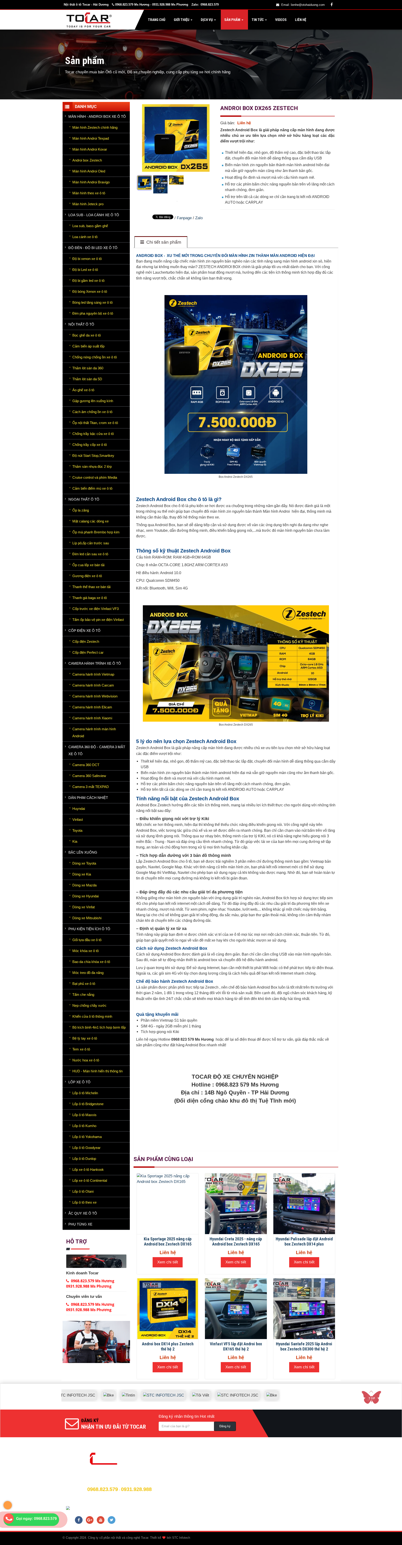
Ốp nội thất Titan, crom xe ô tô (95, 423)
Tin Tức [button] (258, 20)
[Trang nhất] (90, 19)
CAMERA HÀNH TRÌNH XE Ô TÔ (94, 663)
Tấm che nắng (83, 994)
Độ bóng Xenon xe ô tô (89, 291)
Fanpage (184, 218)
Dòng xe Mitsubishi (86, 918)
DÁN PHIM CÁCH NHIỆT (88, 798)
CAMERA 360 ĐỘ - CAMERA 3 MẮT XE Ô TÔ (96, 750)
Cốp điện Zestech (85, 641)
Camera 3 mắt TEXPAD (90, 787)
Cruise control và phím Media (94, 477)
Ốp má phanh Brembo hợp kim (96, 532)
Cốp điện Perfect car (88, 652)
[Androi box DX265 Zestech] (177, 201)
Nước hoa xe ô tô (85, 1060)
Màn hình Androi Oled (88, 171)
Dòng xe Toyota (84, 863)
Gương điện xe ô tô (87, 576)
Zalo (199, 218)
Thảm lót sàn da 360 (87, 368)
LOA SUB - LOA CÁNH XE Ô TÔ (93, 215)
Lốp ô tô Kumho (84, 1126)
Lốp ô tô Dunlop (84, 1159)
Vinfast (77, 819)
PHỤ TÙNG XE (80, 1224)
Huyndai (78, 809)
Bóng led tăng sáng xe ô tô (92, 302)
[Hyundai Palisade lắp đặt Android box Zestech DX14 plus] (304, 1203)
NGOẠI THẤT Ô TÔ (83, 499)
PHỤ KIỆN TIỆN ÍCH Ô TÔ (89, 929)
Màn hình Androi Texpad (90, 138)
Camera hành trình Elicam (92, 707)
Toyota (77, 830)
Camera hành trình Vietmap (93, 674)
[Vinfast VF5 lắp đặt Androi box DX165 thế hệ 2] (236, 1308)
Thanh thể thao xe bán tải (91, 587)
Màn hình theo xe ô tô (88, 193)
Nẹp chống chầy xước (89, 1005)
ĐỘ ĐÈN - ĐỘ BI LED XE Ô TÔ (92, 248)
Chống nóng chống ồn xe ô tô (94, 357)
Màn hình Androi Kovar (89, 149)
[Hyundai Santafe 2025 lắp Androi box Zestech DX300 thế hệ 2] (304, 1308)
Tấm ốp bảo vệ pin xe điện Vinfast (98, 620)
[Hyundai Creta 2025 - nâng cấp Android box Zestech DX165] (236, 1203)
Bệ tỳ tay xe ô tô (84, 1038)
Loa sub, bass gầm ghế (90, 226)
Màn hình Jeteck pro (88, 204)
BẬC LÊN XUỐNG (82, 852)
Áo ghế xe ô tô (83, 390)
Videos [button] (281, 20)
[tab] (161, 242)
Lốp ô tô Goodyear (86, 1148)
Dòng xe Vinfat (83, 907)
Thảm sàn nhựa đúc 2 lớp (92, 466)
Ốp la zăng (80, 510)
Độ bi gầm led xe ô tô (88, 281)
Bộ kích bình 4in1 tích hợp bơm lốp (99, 1027)
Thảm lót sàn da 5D (87, 379)
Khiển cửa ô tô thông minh (92, 1016)
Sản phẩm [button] (232, 20)
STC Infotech (181, 1537)
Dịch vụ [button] (207, 20)
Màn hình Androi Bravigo (91, 182)
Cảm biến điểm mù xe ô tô (92, 488)
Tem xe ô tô (81, 1049)
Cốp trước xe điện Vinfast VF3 (95, 609)
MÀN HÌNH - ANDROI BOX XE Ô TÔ (97, 116)
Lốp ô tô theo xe (84, 1202)
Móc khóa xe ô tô (85, 951)
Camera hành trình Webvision (94, 696)
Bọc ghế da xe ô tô (86, 335)
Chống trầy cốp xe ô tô (89, 445)
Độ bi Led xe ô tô (85, 270)
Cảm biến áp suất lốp (88, 346)
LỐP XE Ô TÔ (79, 1082)
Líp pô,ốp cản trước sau (90, 543)
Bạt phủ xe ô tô (83, 984)
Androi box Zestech (87, 160)
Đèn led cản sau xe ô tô (90, 554)
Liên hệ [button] (300, 20)
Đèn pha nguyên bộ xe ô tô (92, 313)
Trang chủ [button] (156, 20)
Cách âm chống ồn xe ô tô (92, 412)
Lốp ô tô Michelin (85, 1093)
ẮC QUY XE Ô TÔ (82, 1213)
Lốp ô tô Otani (83, 1191)
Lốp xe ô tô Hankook (88, 1169)
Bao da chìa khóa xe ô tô (91, 962)
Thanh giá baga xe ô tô (89, 598)
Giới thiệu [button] (181, 20)
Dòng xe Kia (81, 874)
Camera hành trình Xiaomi (92, 718)
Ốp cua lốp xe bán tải (88, 565)
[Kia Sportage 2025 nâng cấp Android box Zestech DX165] (167, 1203)
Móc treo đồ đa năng (88, 973)
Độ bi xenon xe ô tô (87, 259)
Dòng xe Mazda (84, 885)
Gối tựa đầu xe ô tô (86, 940)
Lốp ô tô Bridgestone (88, 1104)
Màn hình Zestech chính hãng (94, 127)
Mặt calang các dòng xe (90, 521)
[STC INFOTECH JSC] (131, 1392)
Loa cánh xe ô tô (84, 237)
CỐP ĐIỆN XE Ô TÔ (84, 631)
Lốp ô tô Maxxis (84, 1115)
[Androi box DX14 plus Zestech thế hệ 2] (167, 1308)
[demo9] (96, 1342)
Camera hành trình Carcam (93, 685)
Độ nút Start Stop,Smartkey (93, 456)
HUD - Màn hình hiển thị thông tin (97, 1071)
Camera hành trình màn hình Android (94, 732)
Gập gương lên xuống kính (92, 401)
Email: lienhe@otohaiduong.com (303, 5)
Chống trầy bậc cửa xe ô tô (93, 434)
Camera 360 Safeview (89, 776)
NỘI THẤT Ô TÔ (81, 324)
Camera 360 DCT (85, 765)
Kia (74, 841)
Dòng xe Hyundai (85, 896)
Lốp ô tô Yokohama (87, 1137)
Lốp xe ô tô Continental (89, 1180)
